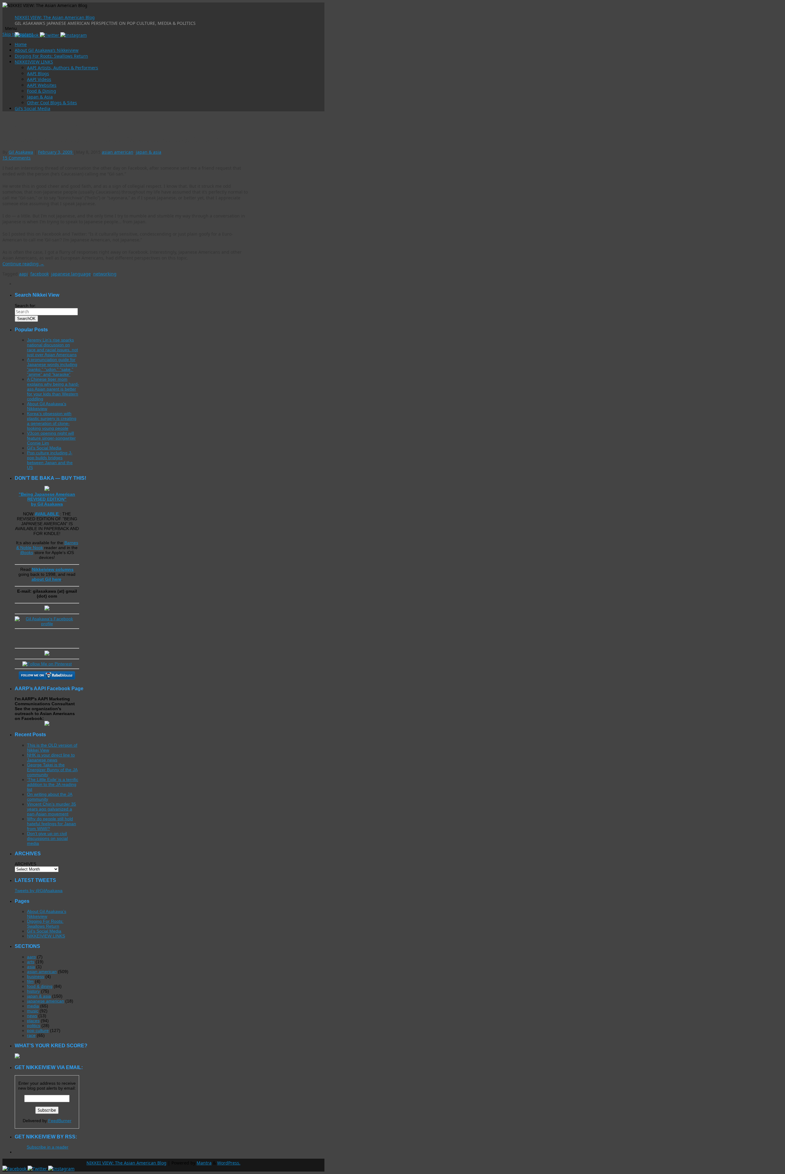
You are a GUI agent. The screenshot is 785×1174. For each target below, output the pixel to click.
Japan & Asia (40, 97)
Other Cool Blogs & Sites (52, 103)
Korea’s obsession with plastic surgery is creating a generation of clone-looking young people (51, 421)
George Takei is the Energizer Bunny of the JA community (52, 769)
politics (33, 1025)
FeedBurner (59, 1120)
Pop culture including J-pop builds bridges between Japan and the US (50, 460)
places (33, 1020)
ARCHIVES (25, 863)
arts (30, 961)
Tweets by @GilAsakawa (39, 890)
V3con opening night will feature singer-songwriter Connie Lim (51, 438)
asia (31, 966)
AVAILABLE (47, 513)
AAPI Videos (39, 79)
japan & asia (148, 152)
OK (26, 318)
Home (21, 44)
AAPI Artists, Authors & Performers (62, 68)
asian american (117, 152)
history (33, 991)
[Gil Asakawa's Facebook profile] (47, 623)
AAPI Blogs (38, 73)
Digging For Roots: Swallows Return (51, 56)
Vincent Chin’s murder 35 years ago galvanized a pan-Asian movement (51, 809)
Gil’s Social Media (32, 108)
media (33, 1005)
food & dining (39, 986)
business (35, 976)
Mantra (204, 1163)
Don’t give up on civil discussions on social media (47, 838)
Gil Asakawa (21, 152)
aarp (31, 956)
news (32, 1015)
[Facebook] (15, 1169)
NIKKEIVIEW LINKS (34, 62)
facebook (39, 274)
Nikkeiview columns (53, 569)
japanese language (71, 274)
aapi (23, 274)
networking (105, 274)
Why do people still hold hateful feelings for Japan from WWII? (51, 823)
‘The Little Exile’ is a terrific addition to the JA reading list (52, 784)
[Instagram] (73, 35)
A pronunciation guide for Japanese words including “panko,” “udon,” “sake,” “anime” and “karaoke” (52, 367)
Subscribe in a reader (47, 1147)
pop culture (38, 1030)
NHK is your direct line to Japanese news (51, 757)
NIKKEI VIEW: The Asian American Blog (55, 17)
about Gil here (46, 579)
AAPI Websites (41, 85)
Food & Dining (41, 91)
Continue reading (23, 264)
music (32, 1010)
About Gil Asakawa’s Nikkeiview (46, 50)
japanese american (45, 1001)
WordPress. (228, 1163)
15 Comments (16, 158)
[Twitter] (50, 35)
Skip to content (17, 34)
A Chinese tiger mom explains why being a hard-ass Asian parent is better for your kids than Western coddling (53, 389)
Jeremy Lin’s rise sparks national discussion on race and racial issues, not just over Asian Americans (52, 347)
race (31, 1035)
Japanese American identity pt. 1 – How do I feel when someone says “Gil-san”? (112, 139)
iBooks (26, 552)
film (30, 981)
